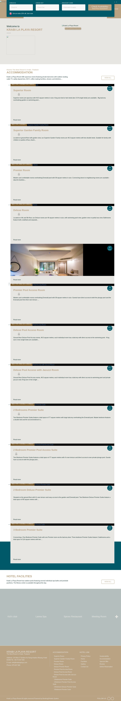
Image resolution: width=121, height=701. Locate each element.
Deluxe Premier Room (61, 666)
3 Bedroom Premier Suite (62, 689)
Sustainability (104, 656)
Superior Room (59, 656)
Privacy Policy (85, 656)
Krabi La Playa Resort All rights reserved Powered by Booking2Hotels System (33, 698)
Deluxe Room (58, 664)
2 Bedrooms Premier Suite (63, 679)
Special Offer (104, 661)
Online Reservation (106, 666)
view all (107, 78)
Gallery (83, 664)
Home (83, 659)
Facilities (84, 661)
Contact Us (84, 666)
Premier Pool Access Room (63, 669)
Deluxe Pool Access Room (63, 672)
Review (102, 664)
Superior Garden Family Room (64, 659)
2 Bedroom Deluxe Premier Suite (65, 687)
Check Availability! (100, 7)
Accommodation (105, 659)
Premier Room (59, 661)
